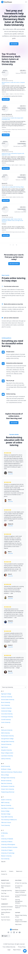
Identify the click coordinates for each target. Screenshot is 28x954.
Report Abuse (17, 950)
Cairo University (5, 705)
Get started (14, 44)
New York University (6, 783)
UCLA (2, 836)
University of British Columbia (9, 847)
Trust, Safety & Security (9, 947)
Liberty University (6, 758)
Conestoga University (7, 716)
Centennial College (6, 711)
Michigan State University (8, 778)
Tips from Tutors (5, 920)
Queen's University (6, 799)
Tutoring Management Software (18, 901)
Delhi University (5, 733)
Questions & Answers (7, 907)
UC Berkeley (4, 833)
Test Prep (3, 893)
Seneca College (5, 811)
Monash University (6, 780)
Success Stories (5, 917)
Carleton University (6, 708)
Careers (11, 871)
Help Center (18, 924)
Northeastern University (7, 786)
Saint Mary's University (7, 808)
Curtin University (5, 722)
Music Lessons (5, 896)
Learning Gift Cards (6, 909)
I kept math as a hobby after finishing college (13, 187)
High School (4, 747)
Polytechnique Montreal (7, 792)
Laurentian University (7, 756)
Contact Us (4, 874)
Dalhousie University (6, 730)
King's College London (7, 753)
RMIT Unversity (5, 802)
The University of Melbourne (9, 819)
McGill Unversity (5, 766)
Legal (8, 950)
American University (6, 696)
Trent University (5, 825)
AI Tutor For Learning (21, 883)
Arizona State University (7, 699)
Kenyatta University (6, 750)
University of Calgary (6, 850)
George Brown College (7, 738)
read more (4, 91)
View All (3, 861)
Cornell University (6, 719)
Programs (4, 899)
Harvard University (6, 744)
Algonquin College (6, 694)
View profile (6, 99)
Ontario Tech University (7, 789)
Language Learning (6, 890)
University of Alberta (6, 841)
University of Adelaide (7, 839)
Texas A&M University (7, 817)
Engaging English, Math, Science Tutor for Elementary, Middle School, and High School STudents (12, 220)
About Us (3, 871)
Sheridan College (5, 814)
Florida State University (7, 736)
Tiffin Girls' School (6, 822)
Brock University (5, 702)
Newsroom (19, 871)
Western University (6, 856)
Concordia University (6, 714)
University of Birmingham (8, 844)
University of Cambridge (7, 853)
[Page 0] (17, 245)
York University (5, 859)
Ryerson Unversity (6, 805)
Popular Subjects (5, 883)
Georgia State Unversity (7, 741)
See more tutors (14, 263)
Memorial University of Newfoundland (11, 772)
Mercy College (5, 775)
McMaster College (6, 769)
